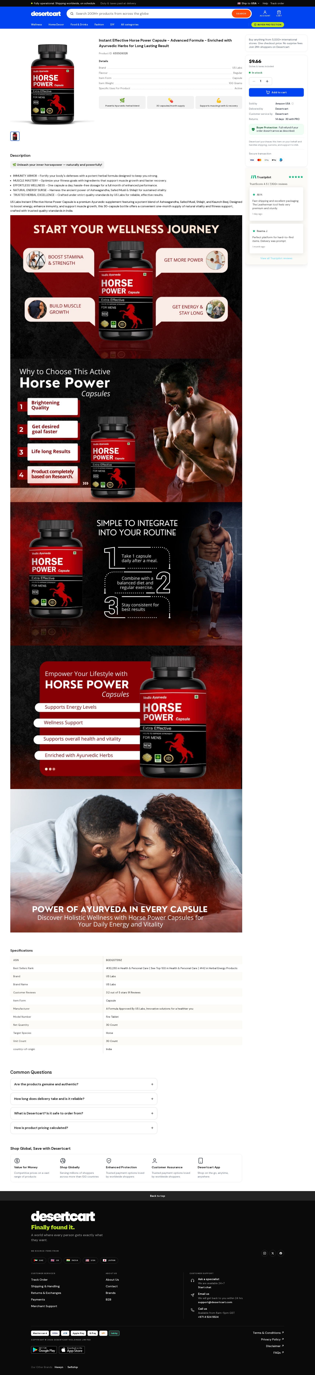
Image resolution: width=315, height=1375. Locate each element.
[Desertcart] (46, 13)
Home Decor (56, 24)
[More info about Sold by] (292, 103)
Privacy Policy (272, 1339)
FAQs (278, 1353)
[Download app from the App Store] (72, 1349)
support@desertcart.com (215, 1302)
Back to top (157, 1196)
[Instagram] (264, 1253)
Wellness (36, 24)
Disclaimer (275, 1346)
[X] (272, 1253)
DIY (112, 24)
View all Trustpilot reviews (276, 258)
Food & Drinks (79, 24)
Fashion (99, 24)
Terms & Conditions (268, 1333)
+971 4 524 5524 (208, 1317)
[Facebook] (280, 1253)
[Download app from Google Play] (44, 1349)
